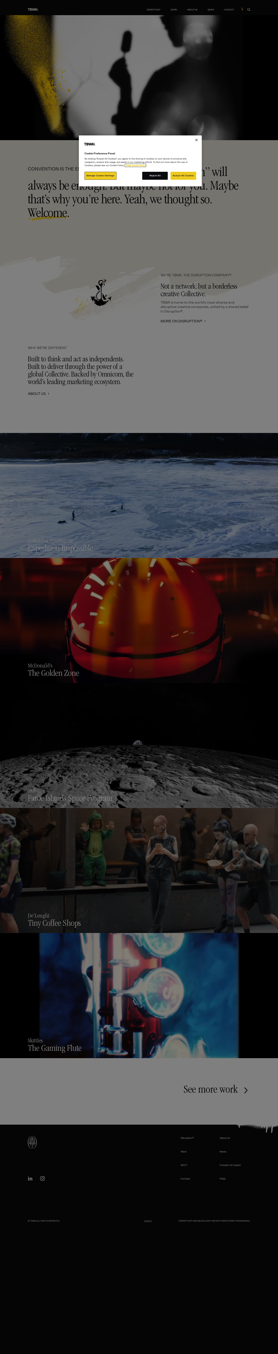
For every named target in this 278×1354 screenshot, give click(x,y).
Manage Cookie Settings (100, 175)
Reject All (155, 175)
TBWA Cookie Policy (135, 165)
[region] (140, 160)
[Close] (196, 140)
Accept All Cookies (183, 175)
